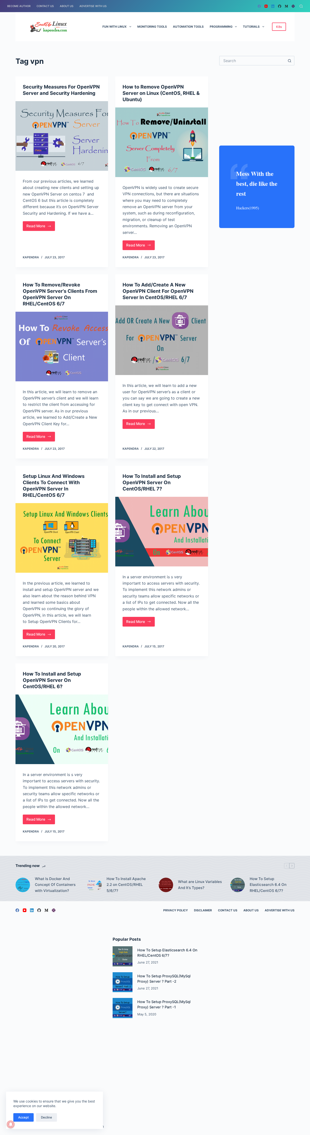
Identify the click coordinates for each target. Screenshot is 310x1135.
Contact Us (45, 6)
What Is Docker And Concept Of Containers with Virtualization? (55, 884)
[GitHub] (279, 6)
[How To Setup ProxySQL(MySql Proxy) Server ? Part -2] (123, 982)
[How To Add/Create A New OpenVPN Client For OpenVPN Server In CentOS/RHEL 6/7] (161, 340)
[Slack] (293, 6)
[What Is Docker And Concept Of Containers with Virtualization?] (23, 885)
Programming (221, 26)
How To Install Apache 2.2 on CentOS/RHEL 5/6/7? (126, 884)
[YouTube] (266, 6)
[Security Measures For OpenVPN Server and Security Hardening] (62, 136)
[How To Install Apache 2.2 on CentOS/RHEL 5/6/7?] (94, 885)
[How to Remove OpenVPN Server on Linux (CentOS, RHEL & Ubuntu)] (161, 142)
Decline (46, 1117)
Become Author (19, 6)
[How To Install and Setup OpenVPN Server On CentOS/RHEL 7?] (161, 531)
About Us (66, 6)
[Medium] (286, 6)
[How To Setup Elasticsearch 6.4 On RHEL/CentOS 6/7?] (237, 885)
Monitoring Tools (152, 26)
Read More (40, 227)
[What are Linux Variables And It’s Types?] (166, 885)
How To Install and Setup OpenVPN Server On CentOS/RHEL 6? (52, 680)
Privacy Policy (175, 910)
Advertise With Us (93, 6)
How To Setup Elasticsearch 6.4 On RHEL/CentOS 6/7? (268, 884)
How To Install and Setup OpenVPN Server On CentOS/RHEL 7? (152, 482)
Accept (23, 1117)
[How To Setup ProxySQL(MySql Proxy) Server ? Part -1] (123, 1008)
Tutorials (251, 26)
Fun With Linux (114, 26)
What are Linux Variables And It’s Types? (200, 884)
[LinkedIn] (272, 6)
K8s (279, 27)
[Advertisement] (256, 105)
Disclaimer (203, 910)
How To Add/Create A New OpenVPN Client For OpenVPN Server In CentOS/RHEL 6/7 (158, 291)
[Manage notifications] (11, 1124)
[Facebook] (259, 6)
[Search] (301, 6)
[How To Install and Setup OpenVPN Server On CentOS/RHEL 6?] (62, 729)
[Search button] (289, 60)
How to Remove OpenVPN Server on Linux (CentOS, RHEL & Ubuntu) (161, 93)
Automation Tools (188, 26)
